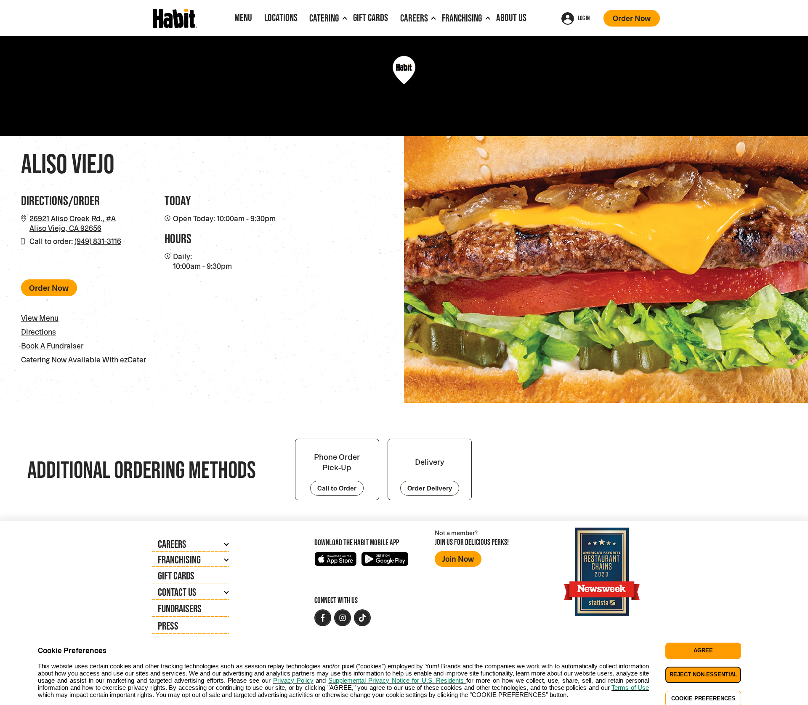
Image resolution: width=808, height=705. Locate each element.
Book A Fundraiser (52, 345)
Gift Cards (370, 17)
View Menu (39, 317)
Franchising (462, 18)
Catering (324, 18)
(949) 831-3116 (97, 241)
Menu (243, 17)
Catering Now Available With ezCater (96, 360)
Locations (281, 17)
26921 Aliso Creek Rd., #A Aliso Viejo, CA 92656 (72, 223)
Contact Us (177, 592)
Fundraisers (180, 608)
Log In (584, 17)
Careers (414, 18)
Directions (38, 331)
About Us (511, 17)
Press (168, 625)
